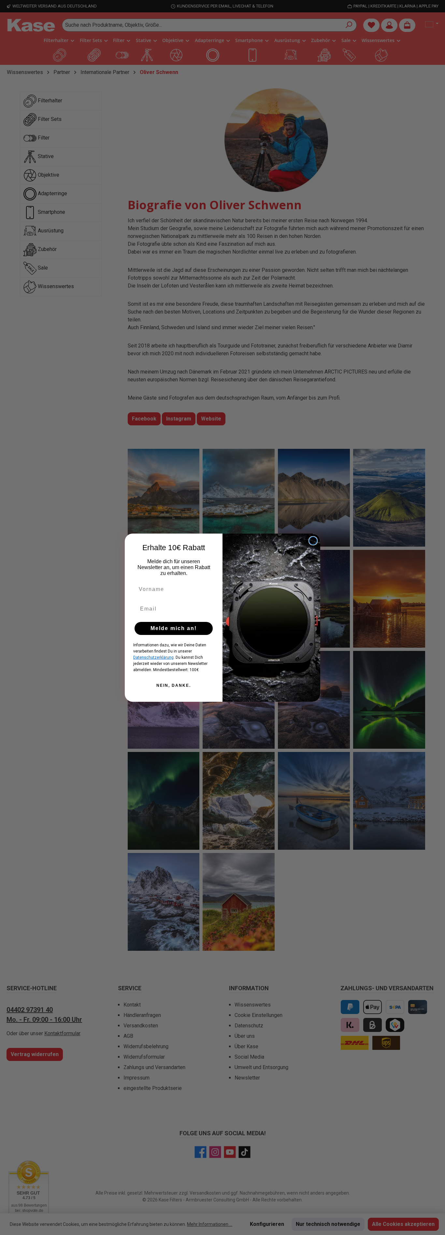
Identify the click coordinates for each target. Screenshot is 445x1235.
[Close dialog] (313, 541)
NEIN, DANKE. (173, 685)
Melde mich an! (174, 628)
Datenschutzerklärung (153, 657)
